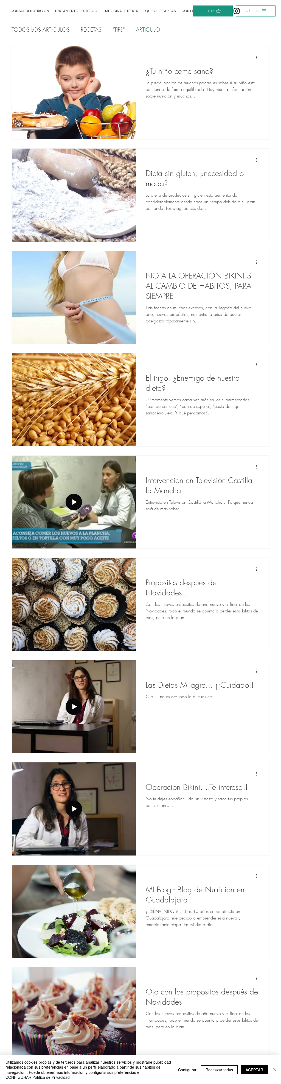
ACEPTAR (254, 1069)
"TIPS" (119, 29)
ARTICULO (148, 29)
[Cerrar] (274, 1070)
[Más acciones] (258, 57)
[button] (77, 11)
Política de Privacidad (51, 1077)
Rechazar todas (219, 1069)
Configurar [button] (187, 1069)
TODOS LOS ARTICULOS (41, 29)
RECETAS (91, 29)
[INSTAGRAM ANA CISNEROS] (236, 11)
